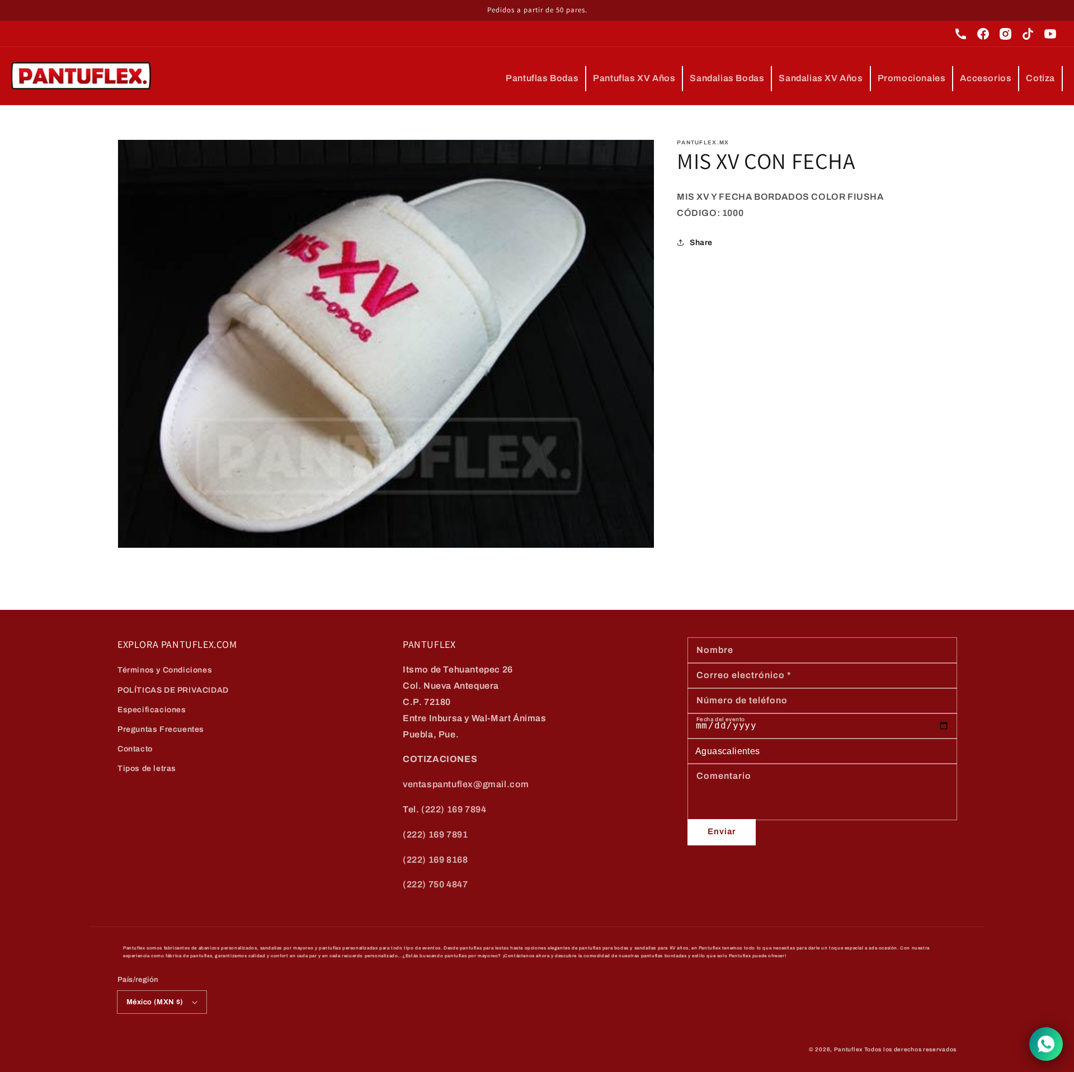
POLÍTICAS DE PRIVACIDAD (173, 690)
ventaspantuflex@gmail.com (466, 784)
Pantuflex (848, 1049)
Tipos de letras (146, 768)
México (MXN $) (154, 1002)
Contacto (135, 749)
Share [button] (701, 242)
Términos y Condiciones (164, 670)
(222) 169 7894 (453, 809)
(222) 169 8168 (435, 859)
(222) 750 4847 (435, 884)
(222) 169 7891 (435, 834)
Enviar (722, 831)
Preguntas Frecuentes (160, 729)
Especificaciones (151, 710)
